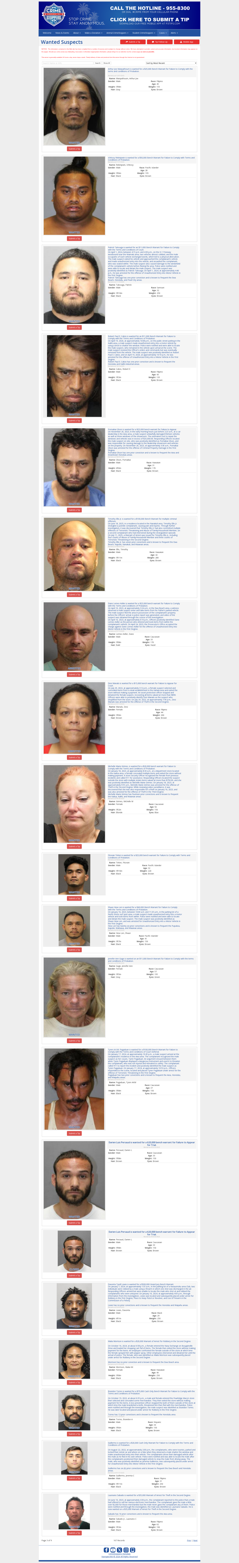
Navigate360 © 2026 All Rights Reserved (120, 1556)
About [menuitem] (76, 33)
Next (195, 1540)
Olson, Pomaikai (123, 459)
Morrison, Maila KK (124, 1367)
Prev (189, 1540)
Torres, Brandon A (124, 1419)
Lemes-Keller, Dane (125, 634)
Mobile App (187, 41)
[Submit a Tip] (119, 15)
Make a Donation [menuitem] (93, 33)
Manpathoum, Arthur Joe (127, 78)
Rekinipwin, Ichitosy (124, 165)
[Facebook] (106, 1550)
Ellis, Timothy (122, 549)
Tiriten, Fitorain (123, 862)
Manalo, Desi (122, 706)
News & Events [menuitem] (62, 33)
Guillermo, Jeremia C (125, 1475)
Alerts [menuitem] (173, 33)
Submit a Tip (134, 41)
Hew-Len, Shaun (123, 933)
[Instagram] (126, 1550)
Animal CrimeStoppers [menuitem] (116, 33)
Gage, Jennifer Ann (124, 966)
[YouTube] (113, 1550)
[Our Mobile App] (132, 1550)
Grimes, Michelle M (124, 801)
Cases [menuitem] (162, 33)
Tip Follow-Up (160, 41)
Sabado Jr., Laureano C (126, 1519)
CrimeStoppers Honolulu (119, 1553)
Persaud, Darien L (124, 1150)
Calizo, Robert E (123, 369)
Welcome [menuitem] (47, 33)
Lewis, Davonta (123, 1310)
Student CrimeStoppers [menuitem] (143, 33)
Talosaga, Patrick (124, 284)
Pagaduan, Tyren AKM (126, 1082)
